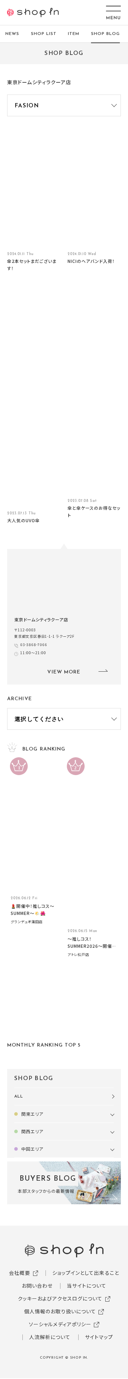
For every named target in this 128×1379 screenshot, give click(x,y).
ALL (18, 1096)
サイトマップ (99, 1336)
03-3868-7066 (33, 644)
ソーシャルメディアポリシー (60, 1324)
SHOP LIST (44, 34)
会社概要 (19, 1272)
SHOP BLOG (105, 34)
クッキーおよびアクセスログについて (60, 1298)
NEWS (12, 34)
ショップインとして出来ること (85, 1272)
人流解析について (50, 1336)
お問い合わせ (37, 1285)
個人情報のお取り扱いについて (60, 1311)
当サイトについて (86, 1285)
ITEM (73, 34)
